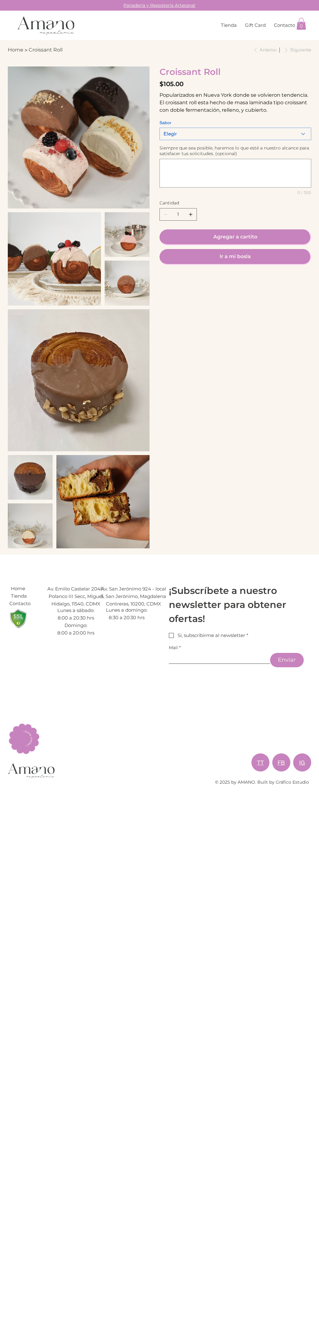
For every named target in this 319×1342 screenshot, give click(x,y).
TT (260, 762)
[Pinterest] (169, 281)
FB (281, 762)
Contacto (20, 603)
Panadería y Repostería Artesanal (159, 5)
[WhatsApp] (161, 281)
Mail (175, 647)
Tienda (19, 596)
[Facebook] (165, 281)
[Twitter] (174, 281)
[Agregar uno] (190, 214)
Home (18, 588)
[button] (301, 24)
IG (302, 762)
